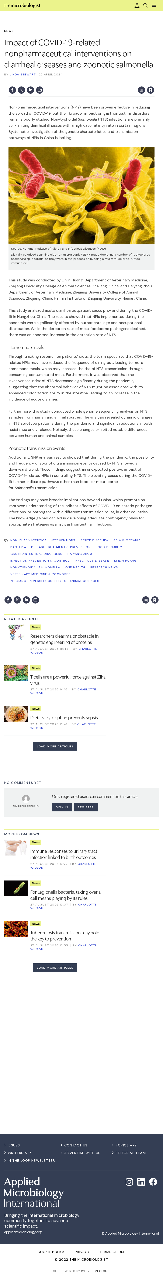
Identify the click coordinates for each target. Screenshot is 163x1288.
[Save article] (151, 90)
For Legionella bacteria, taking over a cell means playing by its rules (65, 894)
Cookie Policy (51, 1252)
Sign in (94, 81)
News (9, 31)
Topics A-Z (126, 1145)
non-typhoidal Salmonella (35, 567)
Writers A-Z (19, 1153)
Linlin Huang (125, 560)
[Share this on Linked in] (30, 90)
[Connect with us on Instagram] (129, 1182)
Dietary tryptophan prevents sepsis (64, 717)
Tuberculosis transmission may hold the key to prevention (65, 935)
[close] (154, 81)
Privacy (82, 1252)
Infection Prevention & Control (40, 560)
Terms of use (113, 1252)
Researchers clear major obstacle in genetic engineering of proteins (64, 638)
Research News (104, 567)
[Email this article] (40, 90)
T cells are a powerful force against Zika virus (67, 679)
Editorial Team (131, 1153)
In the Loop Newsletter (31, 1160)
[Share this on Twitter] (21, 90)
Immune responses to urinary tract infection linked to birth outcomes (63, 853)
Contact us (76, 1145)
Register (86, 807)
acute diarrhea (94, 540)
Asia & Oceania (127, 540)
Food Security (109, 547)
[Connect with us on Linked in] (141, 1182)
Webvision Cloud (95, 1271)
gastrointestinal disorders (36, 554)
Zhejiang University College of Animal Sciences (54, 581)
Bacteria (18, 547)
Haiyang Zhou (79, 554)
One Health (75, 567)
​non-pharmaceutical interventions (43, 540)
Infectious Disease (92, 560)
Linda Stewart (23, 74)
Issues (14, 1145)
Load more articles (55, 746)
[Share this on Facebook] (12, 90)
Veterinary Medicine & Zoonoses (40, 574)
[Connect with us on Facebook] (153, 1182)
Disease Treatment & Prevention (61, 547)
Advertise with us (82, 1153)
